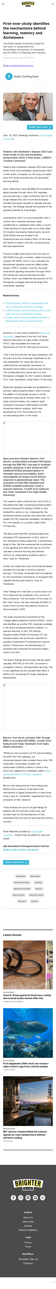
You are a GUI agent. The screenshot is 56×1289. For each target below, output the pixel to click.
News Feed (28, 1221)
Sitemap (28, 1226)
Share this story (38, 127)
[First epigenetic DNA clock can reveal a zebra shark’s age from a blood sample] (28, 1033)
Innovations (9, 1129)
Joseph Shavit (9, 1070)
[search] (52, 4)
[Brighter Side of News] (28, 4)
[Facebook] (13, 1197)
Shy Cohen (8, 1141)
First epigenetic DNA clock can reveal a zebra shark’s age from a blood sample (25, 1065)
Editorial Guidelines (28, 1230)
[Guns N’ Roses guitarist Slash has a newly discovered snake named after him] (28, 965)
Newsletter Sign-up (28, 1259)
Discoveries (8, 992)
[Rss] (42, 1197)
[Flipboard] (35, 1197)
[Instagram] (20, 1197)
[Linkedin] (28, 1197)
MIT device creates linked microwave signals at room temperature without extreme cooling (25, 1134)
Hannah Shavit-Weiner (13, 1002)
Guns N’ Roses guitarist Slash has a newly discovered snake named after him (27, 997)
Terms (28, 1246)
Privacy (28, 1242)
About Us (28, 1217)
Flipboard (28, 1263)
